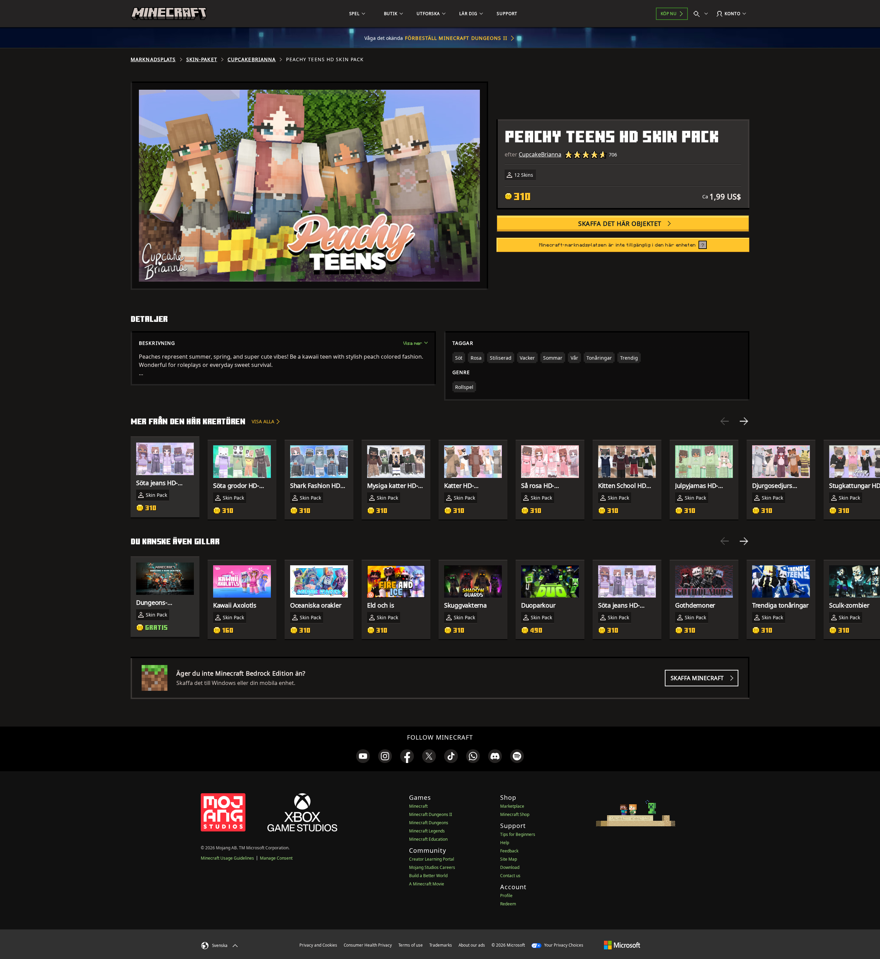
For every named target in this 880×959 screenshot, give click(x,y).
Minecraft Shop (514, 814)
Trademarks (440, 945)
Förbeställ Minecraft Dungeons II (456, 38)
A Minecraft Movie (426, 884)
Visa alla (263, 421)
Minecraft (418, 806)
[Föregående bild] (724, 421)
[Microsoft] (622, 944)
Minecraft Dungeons (428, 823)
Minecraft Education (428, 839)
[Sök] (702, 13)
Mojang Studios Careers (432, 867)
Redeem (508, 904)
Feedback (509, 851)
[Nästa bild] (744, 421)
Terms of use (410, 945)
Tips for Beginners (517, 834)
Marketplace (512, 806)
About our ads (472, 945)
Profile (506, 895)
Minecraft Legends (427, 831)
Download (509, 867)
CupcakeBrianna (252, 59)
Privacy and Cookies (318, 945)
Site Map (508, 859)
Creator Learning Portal (431, 859)
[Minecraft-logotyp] (169, 13)
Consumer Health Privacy (368, 945)
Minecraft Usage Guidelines (227, 858)
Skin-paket (201, 59)
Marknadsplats (153, 59)
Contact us (510, 876)
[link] (363, 756)
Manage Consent (276, 858)
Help (504, 843)
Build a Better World (428, 876)
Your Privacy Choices (563, 945)
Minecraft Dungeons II (430, 814)
